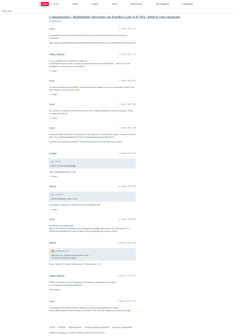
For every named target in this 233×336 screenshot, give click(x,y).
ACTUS (56, 4)
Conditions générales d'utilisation (96, 327)
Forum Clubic (6, 11)
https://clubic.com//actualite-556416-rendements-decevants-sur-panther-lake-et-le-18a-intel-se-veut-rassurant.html (92, 43)
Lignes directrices (75, 327)
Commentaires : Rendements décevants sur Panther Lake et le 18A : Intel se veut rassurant (114, 17)
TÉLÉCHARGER (162, 4)
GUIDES (95, 4)
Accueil (52, 327)
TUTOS (115, 4)
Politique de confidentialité (122, 327)
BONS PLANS (136, 4)
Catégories (62, 327)
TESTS (75, 4)
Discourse (63, 333)
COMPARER (188, 4)
